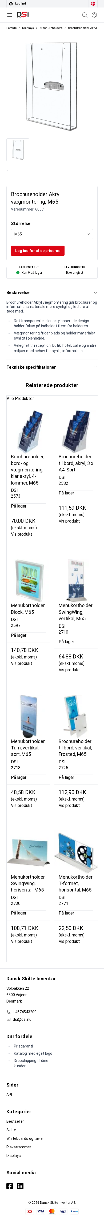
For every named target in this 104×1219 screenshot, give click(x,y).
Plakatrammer (18, 1147)
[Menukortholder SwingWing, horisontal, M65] (28, 852)
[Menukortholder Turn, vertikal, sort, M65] (28, 716)
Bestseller (15, 1121)
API (9, 1094)
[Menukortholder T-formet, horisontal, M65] (76, 852)
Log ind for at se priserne (37, 251)
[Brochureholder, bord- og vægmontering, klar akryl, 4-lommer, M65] (28, 432)
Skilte (11, 1130)
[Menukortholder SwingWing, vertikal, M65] (76, 581)
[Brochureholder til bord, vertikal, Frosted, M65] (76, 716)
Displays (13, 1155)
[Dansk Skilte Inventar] (23, 15)
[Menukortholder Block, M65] (28, 581)
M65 (18, 234)
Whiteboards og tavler (25, 1138)
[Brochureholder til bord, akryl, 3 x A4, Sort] (76, 432)
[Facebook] (9, 1186)
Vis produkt (21, 534)
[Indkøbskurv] (85, 15)
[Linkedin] (20, 1186)
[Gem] (94, 15)
